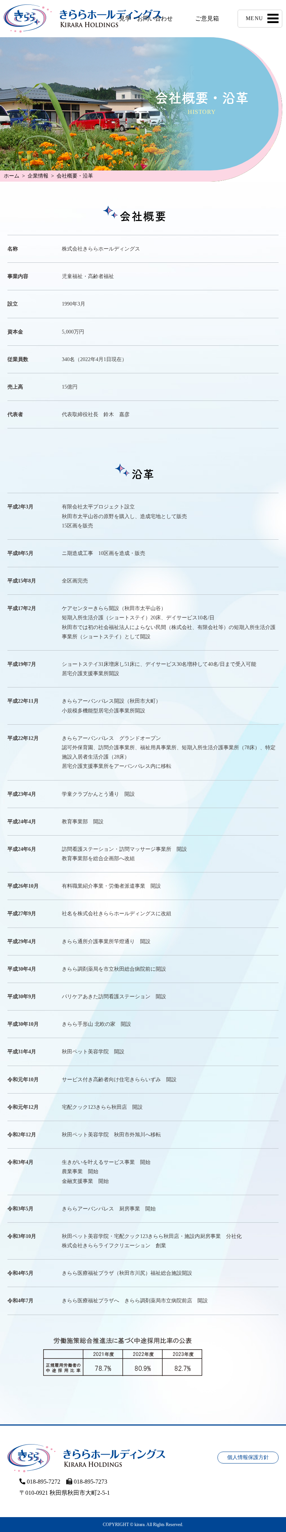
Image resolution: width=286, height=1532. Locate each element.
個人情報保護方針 (248, 1457)
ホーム (11, 176)
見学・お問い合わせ (146, 18)
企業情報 (38, 176)
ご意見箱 (207, 18)
